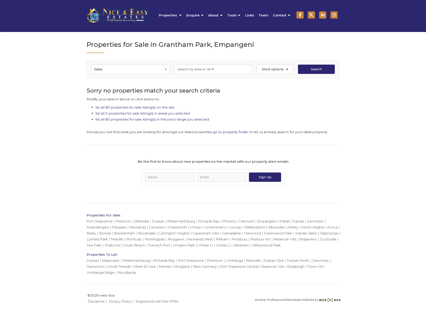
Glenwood (252, 233)
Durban (158, 221)
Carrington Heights (174, 233)
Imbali (284, 221)
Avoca (332, 227)
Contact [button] (279, 15)
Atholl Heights (312, 227)
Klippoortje (329, 233)
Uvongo (235, 227)
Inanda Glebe (306, 233)
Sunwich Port (159, 245)
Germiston (315, 221)
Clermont (246, 221)
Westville (141, 221)
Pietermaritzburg (181, 221)
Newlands (137, 227)
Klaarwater (111, 260)
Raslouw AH (260, 239)
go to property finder (230, 132)
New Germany (205, 266)
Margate (119, 227)
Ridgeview (308, 239)
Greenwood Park (278, 233)
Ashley (292, 227)
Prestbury (239, 239)
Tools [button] (232, 15)
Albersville (276, 227)
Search (316, 69)
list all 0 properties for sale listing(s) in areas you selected (142, 113)
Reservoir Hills (285, 239)
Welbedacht (255, 227)
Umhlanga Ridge (100, 272)
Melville (117, 239)
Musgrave (176, 239)
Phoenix (229, 221)
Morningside (155, 239)
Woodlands (126, 272)
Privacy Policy (120, 301)
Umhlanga (234, 260)
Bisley (91, 233)
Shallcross (112, 245)
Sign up (265, 177)
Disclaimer (96, 301)
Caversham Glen (206, 233)
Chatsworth (177, 227)
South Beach (134, 245)
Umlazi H (205, 245)
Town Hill (315, 266)
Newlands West (200, 239)
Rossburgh (295, 266)
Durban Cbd (274, 260)
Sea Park (94, 245)
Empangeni (266, 221)
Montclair (134, 239)
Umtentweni (214, 227)
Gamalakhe (231, 233)
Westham (241, 245)
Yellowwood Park (266, 245)
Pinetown (123, 221)
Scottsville (328, 239)
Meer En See (145, 266)
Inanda (298, 221)
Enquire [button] (193, 15)
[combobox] (130, 69)
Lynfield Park (97, 239)
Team (263, 15)
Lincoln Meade (118, 266)
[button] (274, 69)
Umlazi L (223, 245)
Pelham (222, 239)
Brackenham (124, 233)
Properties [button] (168, 15)
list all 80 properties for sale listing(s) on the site (134, 107)
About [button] (213, 15)
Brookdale (147, 233)
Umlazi (195, 227)
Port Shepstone (99, 221)
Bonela (105, 233)
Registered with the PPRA (157, 301)
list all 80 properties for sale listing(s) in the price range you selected (152, 119)
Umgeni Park (184, 245)
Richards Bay (208, 221)
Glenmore (320, 260)
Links (249, 15)
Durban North (298, 260)
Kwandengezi (98, 227)
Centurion (157, 227)
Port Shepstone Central (239, 266)
